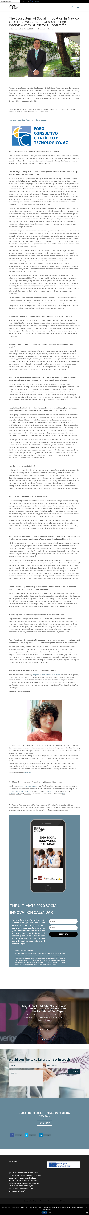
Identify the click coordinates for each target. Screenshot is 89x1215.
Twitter (18, 794)
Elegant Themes (39, 1201)
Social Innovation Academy (28, 786)
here (63, 794)
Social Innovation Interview (44, 29)
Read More (44, 1033)
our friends (47, 791)
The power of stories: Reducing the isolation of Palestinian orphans (44, 1013)
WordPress (61, 1201)
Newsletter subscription (24, 950)
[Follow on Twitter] (26, 1135)
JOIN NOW (44, 1122)
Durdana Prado (16, 29)
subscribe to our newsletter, (21, 791)
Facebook (27, 794)
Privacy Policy (13, 1161)
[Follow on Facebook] (12, 1135)
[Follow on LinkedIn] (41, 1135)
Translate (37, 1)
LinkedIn (27, 773)
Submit (74, 1071)
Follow (18, 1135)
